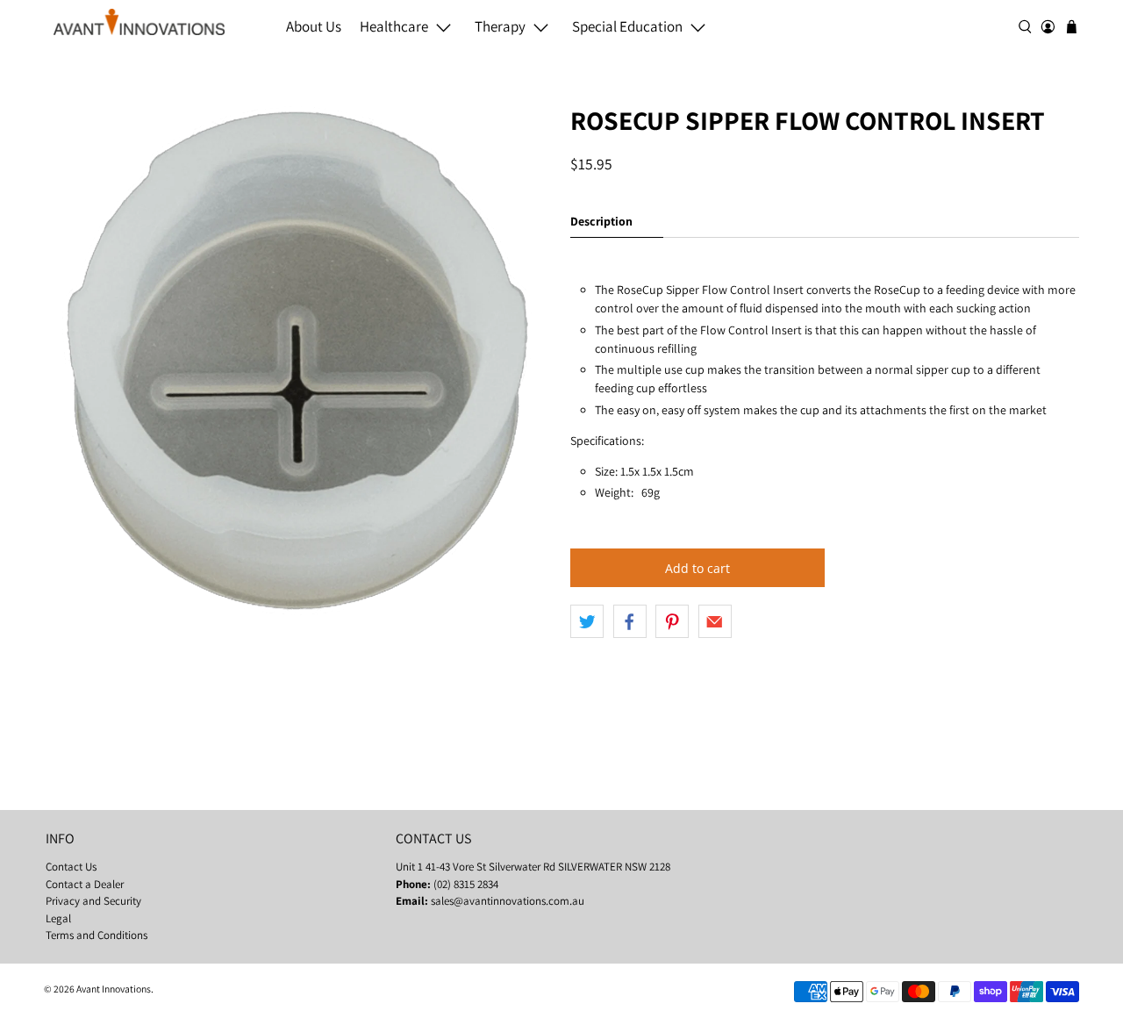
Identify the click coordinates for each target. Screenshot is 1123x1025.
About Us (313, 26)
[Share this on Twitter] (587, 621)
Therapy (500, 26)
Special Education (627, 26)
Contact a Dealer (85, 884)
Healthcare (394, 26)
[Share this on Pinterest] (672, 621)
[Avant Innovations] (139, 22)
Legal (58, 918)
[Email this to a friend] (715, 621)
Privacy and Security (93, 900)
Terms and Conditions (96, 935)
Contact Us (71, 866)
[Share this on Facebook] (630, 621)
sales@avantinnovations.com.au (507, 900)
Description (601, 221)
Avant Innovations (113, 988)
